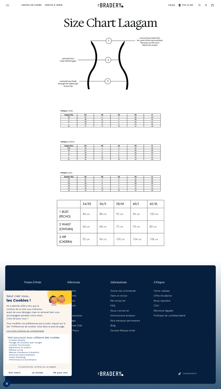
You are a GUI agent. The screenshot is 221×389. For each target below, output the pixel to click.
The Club (187, 5)
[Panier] (212, 5)
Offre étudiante (163, 295)
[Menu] (7, 5)
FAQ (112, 305)
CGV (156, 305)
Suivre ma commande (123, 290)
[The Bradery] (111, 5)
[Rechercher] (199, 5)
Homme (71, 295)
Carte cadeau (162, 290)
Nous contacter (119, 310)
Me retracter (118, 300)
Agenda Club (74, 325)
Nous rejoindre (162, 300)
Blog (113, 325)
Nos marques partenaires (125, 320)
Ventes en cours (32, 5)
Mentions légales (164, 310)
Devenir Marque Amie (122, 330)
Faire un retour (118, 295)
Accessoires (74, 315)
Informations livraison (122, 315)
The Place (73, 330)
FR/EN (171, 5)
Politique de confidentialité (169, 315)
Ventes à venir (53, 5)
